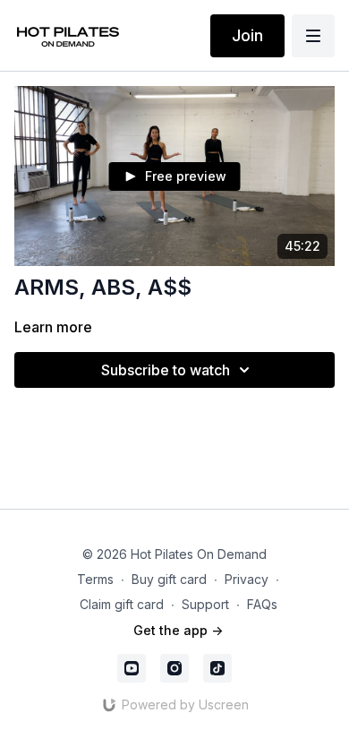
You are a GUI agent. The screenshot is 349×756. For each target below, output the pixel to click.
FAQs (262, 604)
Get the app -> (178, 630)
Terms (95, 579)
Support (205, 604)
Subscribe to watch (165, 370)
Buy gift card (169, 579)
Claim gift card (122, 604)
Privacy (246, 579)
